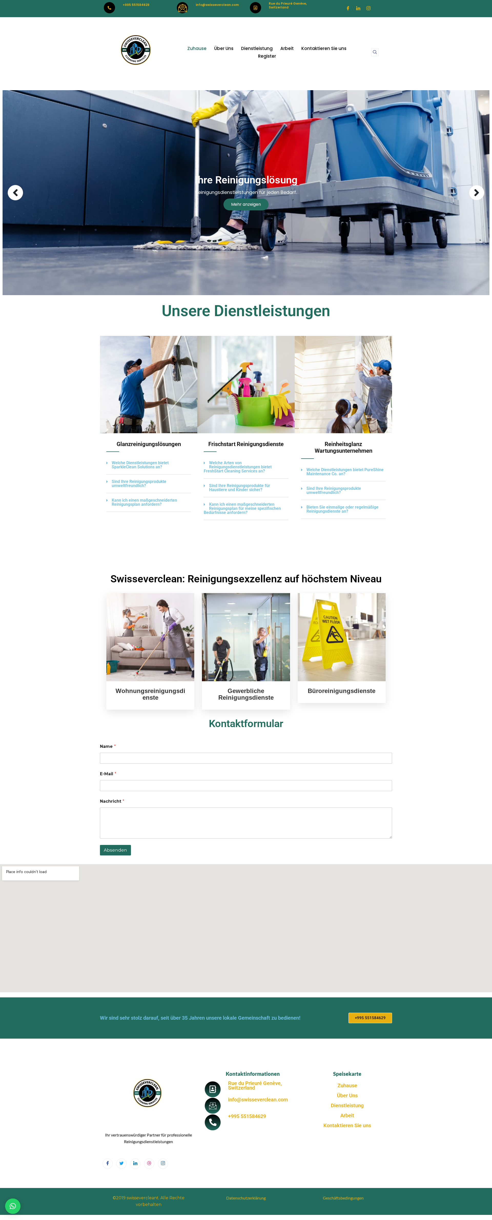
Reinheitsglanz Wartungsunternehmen (343, 447)
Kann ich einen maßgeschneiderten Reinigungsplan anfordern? (144, 502)
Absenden (115, 850)
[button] (375, 52)
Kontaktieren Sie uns (323, 48)
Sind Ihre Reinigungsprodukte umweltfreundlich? (139, 483)
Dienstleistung (257, 48)
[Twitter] (121, 1164)
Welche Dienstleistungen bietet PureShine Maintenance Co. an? (345, 471)
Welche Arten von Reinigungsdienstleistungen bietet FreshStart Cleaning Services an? (238, 466)
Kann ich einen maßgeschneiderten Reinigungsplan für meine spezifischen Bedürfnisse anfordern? (242, 508)
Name (108, 746)
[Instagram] (368, 8)
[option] (246, 192)
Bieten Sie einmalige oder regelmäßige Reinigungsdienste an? (342, 509)
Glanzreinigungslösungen (149, 444)
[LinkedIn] (358, 8)
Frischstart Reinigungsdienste (246, 444)
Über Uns (223, 48)
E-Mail (108, 773)
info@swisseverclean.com (217, 5)
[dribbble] (149, 1164)
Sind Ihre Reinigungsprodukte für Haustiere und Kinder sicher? (239, 487)
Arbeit (287, 48)
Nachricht (112, 801)
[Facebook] (348, 8)
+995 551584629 (136, 5)
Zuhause (197, 48)
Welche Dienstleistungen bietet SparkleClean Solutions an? (140, 464)
